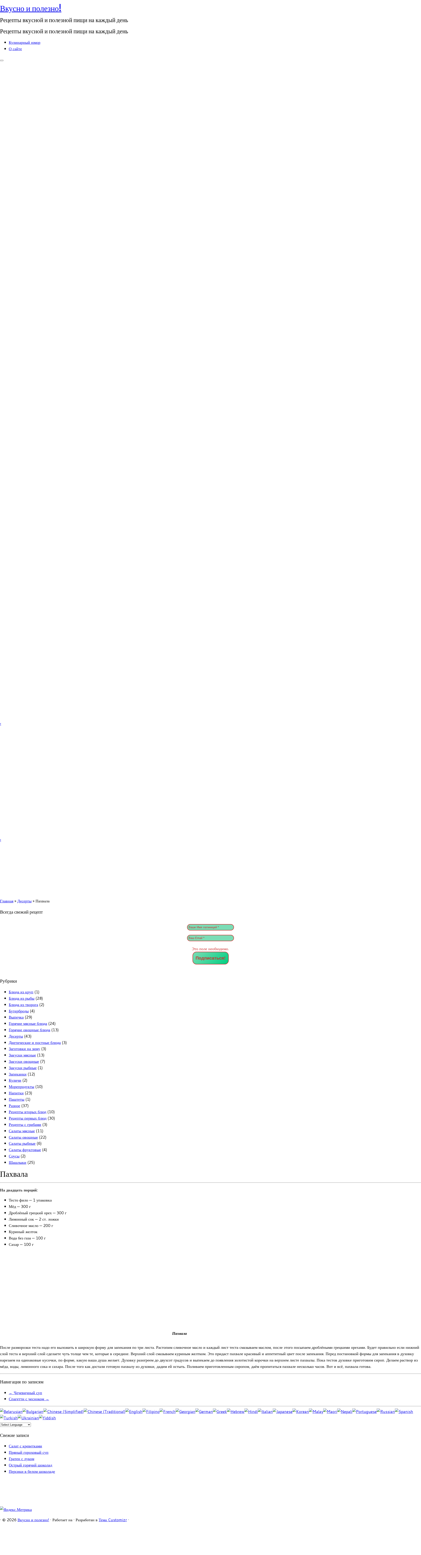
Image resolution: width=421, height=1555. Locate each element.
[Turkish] (9, 1418)
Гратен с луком (21, 1458)
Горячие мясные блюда (28, 1023)
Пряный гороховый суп (28, 1452)
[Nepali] (344, 1411)
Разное (14, 1105)
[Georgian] (185, 1411)
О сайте (15, 48)
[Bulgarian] (33, 1411)
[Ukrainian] (28, 1418)
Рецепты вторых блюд (27, 1112)
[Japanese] (283, 1411)
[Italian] (265, 1411)
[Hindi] (251, 1411)
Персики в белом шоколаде (32, 1471)
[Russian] (386, 1411)
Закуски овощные (24, 1061)
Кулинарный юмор (24, 42)
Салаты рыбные (22, 1143)
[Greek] (220, 1411)
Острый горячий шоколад (30, 1465)
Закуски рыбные (23, 1067)
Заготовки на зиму (24, 1048)
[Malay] (316, 1411)
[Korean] (301, 1411)
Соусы (14, 1156)
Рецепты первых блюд (27, 1118)
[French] (168, 1411)
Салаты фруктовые (25, 1149)
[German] (204, 1411)
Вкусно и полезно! (30, 8)
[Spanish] (404, 1411)
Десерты (24, 901)
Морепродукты (21, 1086)
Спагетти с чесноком (29, 1399)
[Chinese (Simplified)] (63, 1411)
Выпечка (16, 1017)
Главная (6, 901)
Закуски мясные (22, 1055)
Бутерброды (19, 1011)
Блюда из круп (21, 992)
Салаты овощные (23, 1137)
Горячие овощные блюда (29, 1030)
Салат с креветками (25, 1446)
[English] (134, 1411)
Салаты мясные (22, 1131)
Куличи (15, 1080)
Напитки (16, 1093)
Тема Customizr (113, 1520)
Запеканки (18, 1074)
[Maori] (330, 1411)
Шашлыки (17, 1162)
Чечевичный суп (25, 1392)
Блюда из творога (23, 1004)
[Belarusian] (11, 1411)
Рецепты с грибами (25, 1124)
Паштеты (16, 1099)
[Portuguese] (364, 1411)
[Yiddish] (47, 1418)
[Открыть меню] (2, 60)
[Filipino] (151, 1411)
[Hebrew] (235, 1411)
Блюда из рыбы (21, 998)
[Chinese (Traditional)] (104, 1411)
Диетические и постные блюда (35, 1042)
